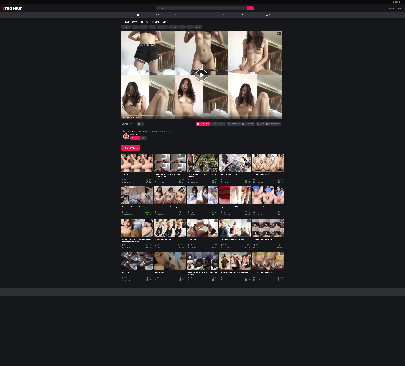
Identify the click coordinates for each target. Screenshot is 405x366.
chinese (143, 27)
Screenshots (250, 124)
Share (262, 124)
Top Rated (178, 15)
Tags (224, 15)
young (198, 27)
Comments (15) (274, 124)
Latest (157, 15)
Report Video (235, 124)
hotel (182, 27)
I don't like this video (126, 124)
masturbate (162, 27)
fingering (173, 27)
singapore (126, 27)
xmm (135, 27)
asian (152, 27)
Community (246, 15)
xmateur (138, 15)
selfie (190, 27)
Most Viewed (202, 15)
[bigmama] (126, 136)
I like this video (123, 124)
